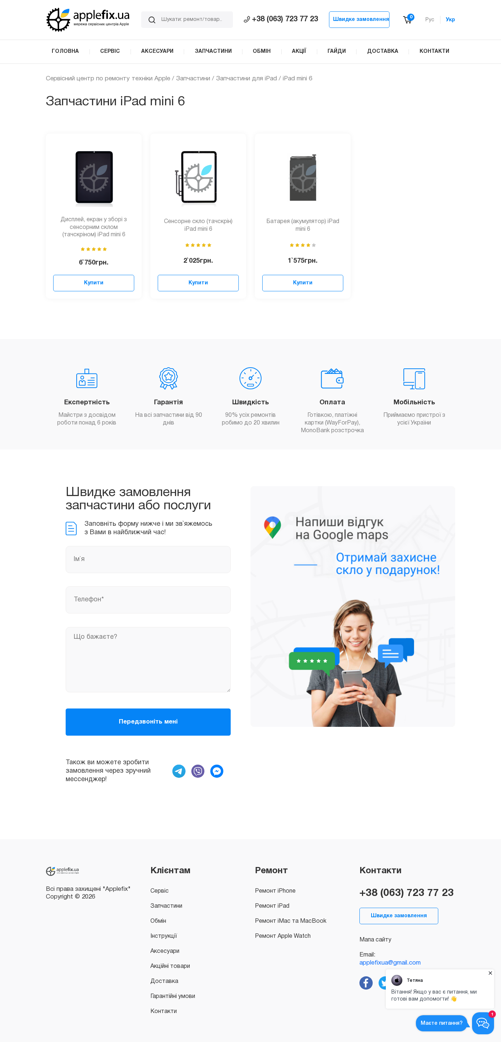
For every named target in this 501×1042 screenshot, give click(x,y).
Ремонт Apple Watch (283, 936)
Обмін (158, 921)
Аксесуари (164, 951)
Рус (429, 20)
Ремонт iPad (272, 906)
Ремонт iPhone (275, 891)
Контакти (163, 1011)
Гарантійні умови (172, 996)
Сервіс (159, 891)
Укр (450, 20)
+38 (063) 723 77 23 (285, 19)
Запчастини (193, 78)
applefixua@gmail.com (390, 963)
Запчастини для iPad (246, 78)
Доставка (164, 981)
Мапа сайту (375, 940)
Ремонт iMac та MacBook (290, 921)
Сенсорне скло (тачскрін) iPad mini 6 (198, 225)
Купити (93, 283)
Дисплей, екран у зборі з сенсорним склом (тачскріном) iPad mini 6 (94, 227)
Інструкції (163, 936)
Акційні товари (170, 966)
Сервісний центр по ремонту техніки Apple (108, 78)
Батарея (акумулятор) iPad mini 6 (302, 225)
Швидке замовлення (361, 19)
